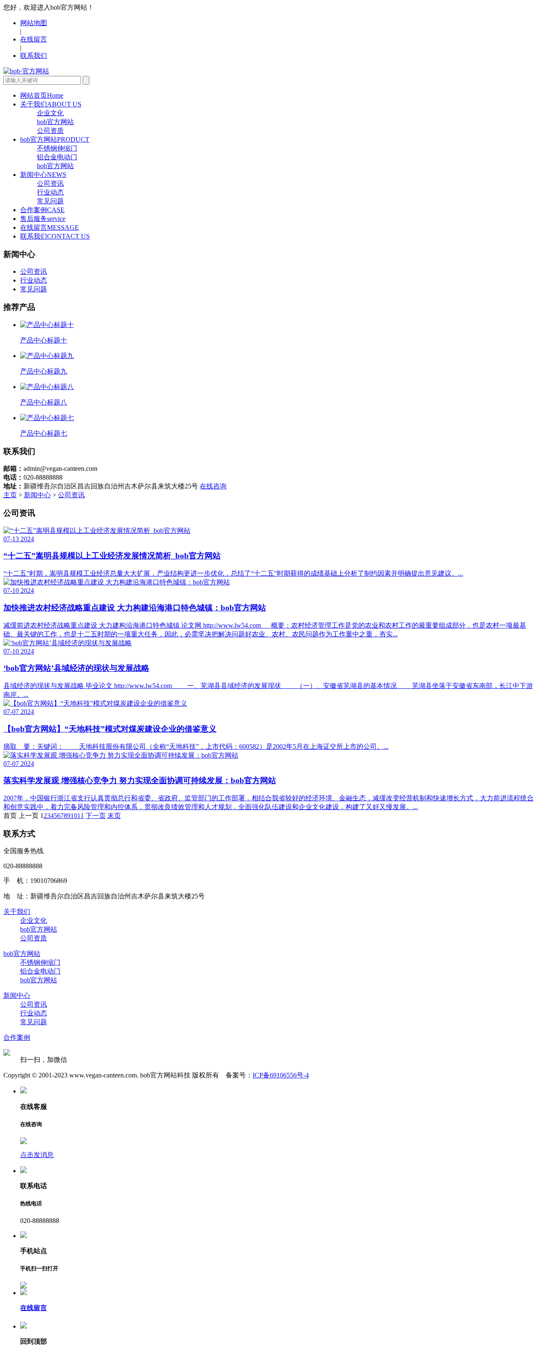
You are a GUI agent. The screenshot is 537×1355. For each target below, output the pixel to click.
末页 (114, 815)
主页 (10, 494)
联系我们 (33, 55)
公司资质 (50, 130)
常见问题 (50, 201)
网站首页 (41, 95)
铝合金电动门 (57, 157)
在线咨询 (213, 486)
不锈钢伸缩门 (57, 148)
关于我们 (50, 104)
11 (80, 815)
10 (73, 815)
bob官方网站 (55, 121)
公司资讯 (50, 183)
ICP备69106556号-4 (281, 1075)
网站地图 (33, 22)
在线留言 (33, 39)
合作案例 (42, 209)
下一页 (96, 815)
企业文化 (50, 113)
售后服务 (42, 218)
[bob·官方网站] (26, 71)
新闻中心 (43, 174)
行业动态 (50, 192)
